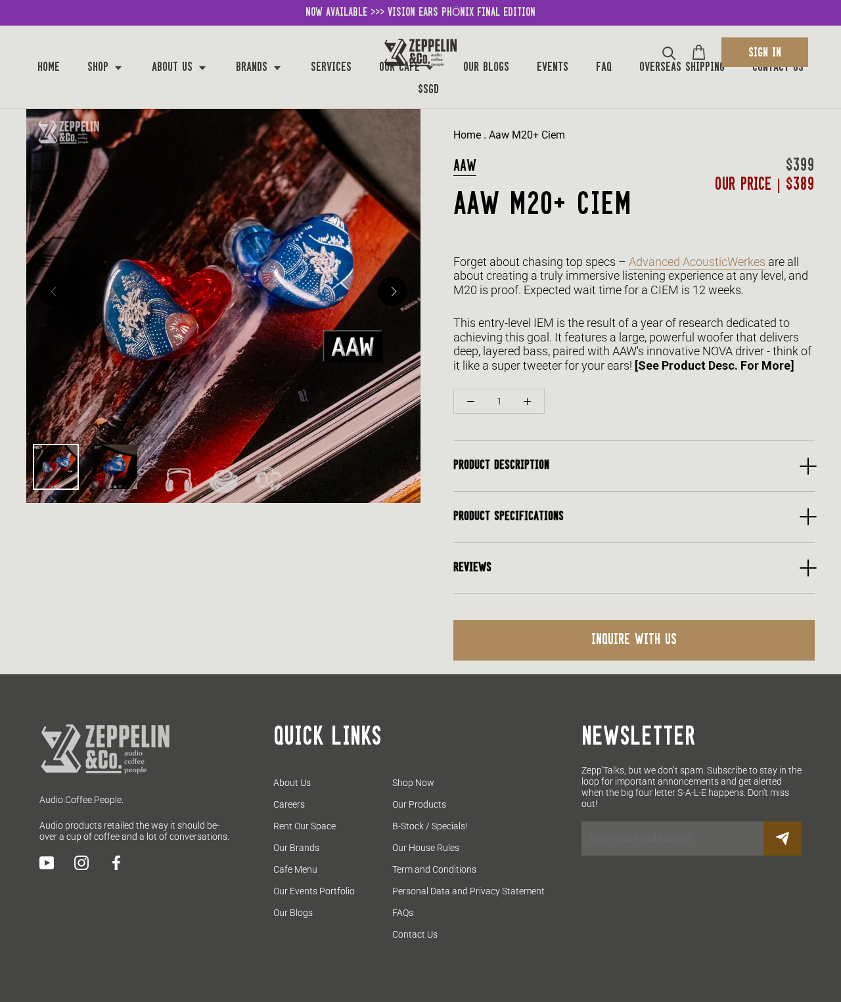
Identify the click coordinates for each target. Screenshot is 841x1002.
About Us (174, 68)
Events (552, 68)
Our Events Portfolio (314, 891)
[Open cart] (699, 52)
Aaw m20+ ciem (527, 135)
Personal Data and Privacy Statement (468, 891)
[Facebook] (116, 863)
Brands (253, 68)
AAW (464, 166)
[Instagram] (81, 863)
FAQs (402, 912)
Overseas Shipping (682, 68)
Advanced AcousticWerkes (697, 262)
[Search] (669, 52)
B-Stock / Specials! (429, 826)
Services (331, 68)
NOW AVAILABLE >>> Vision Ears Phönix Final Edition (420, 12)
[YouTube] (46, 863)
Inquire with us (634, 640)
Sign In (764, 53)
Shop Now (413, 782)
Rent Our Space (304, 826)
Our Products (419, 804)
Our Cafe (401, 68)
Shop (99, 68)
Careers (289, 804)
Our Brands (296, 847)
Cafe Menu (295, 869)
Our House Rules (425, 847)
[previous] (54, 291)
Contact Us (778, 68)
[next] (392, 291)
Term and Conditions (434, 869)
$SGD (428, 90)
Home (48, 68)
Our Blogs (486, 68)
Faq (604, 68)
